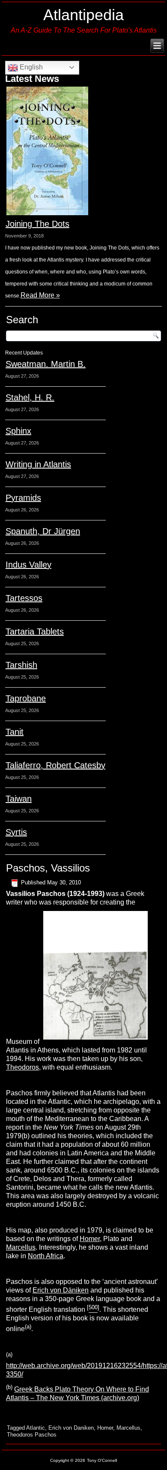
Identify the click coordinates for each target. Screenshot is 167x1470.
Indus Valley (28, 564)
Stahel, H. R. (30, 397)
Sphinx (18, 431)
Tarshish (21, 665)
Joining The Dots (37, 223)
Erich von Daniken (71, 1428)
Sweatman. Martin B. (46, 364)
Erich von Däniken (61, 1290)
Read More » (40, 295)
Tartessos (24, 598)
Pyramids (23, 497)
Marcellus (21, 1247)
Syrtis (16, 832)
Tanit (15, 732)
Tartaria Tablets (35, 631)
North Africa (45, 1256)
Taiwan (19, 798)
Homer (90, 1238)
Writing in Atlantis (38, 464)
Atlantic (35, 1428)
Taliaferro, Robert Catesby (55, 765)
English (30, 67)
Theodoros (22, 1067)
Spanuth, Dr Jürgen (43, 531)
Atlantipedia (83, 15)
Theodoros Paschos (32, 1434)
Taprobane (26, 698)
